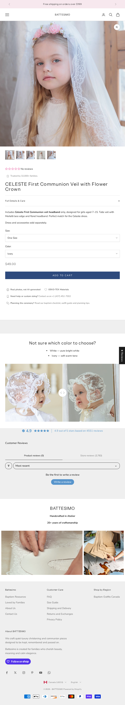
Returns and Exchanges (60, 614)
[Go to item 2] (20, 155)
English (74, 682)
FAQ (49, 596)
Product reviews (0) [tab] (34, 455)
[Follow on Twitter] (15, 672)
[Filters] (8, 466)
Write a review (62, 482)
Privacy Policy (54, 619)
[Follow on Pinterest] (32, 672)
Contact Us (11, 614)
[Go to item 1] (9, 155)
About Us (10, 608)
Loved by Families (15, 602)
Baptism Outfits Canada (107, 596)
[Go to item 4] (41, 155)
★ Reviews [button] (122, 356)
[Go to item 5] (51, 155)
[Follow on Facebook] (6, 672)
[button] (13, 169)
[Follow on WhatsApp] (49, 672)
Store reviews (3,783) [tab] (91, 455)
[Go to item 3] (30, 155)
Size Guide (52, 602)
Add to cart (63, 275)
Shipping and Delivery (59, 608)
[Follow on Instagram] (23, 672)
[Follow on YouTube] (40, 672)
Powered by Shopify (72, 689)
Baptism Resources (15, 596)
